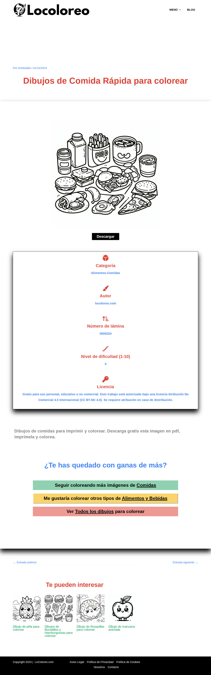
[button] (179, 9)
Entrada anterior (25, 562)
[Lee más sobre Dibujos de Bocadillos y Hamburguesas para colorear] (59, 608)
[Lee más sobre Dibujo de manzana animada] (122, 608)
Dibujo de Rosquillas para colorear (90, 628)
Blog (191, 9)
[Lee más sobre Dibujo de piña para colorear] (27, 608)
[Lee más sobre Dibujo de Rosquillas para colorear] (91, 608)
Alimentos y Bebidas (144, 498)
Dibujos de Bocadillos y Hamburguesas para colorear (59, 631)
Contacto (113, 667)
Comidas (146, 485)
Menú (173, 9)
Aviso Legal (77, 662)
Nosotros (99, 667)
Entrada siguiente (185, 562)
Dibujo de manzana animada (121, 628)
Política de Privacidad (100, 662)
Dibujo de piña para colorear (26, 628)
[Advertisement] (105, 42)
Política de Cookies (128, 662)
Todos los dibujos (94, 511)
